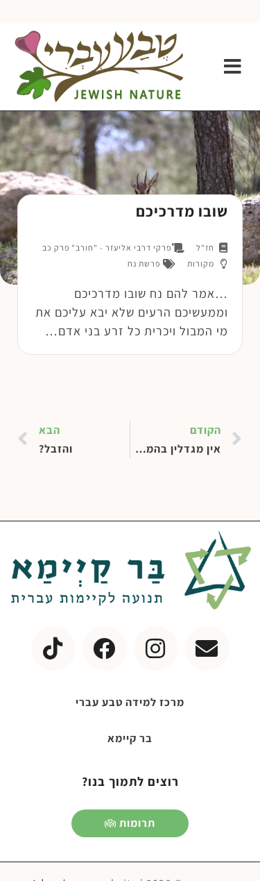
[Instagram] (156, 648)
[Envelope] (207, 648)
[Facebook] (105, 648)
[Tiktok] (53, 648)
